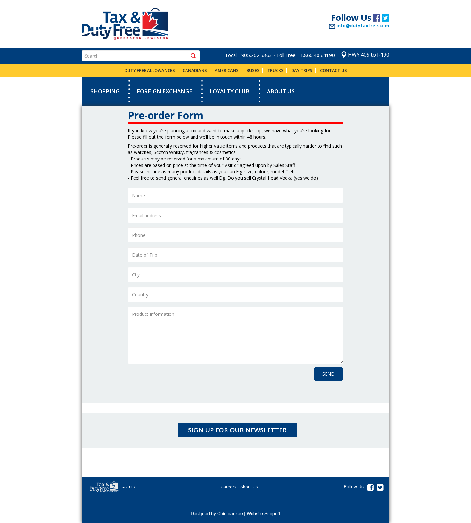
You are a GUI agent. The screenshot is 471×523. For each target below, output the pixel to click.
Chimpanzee (230, 513)
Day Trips (301, 70)
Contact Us (333, 70)
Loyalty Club (230, 91)
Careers (228, 487)
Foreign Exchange (164, 91)
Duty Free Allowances (149, 70)
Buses (253, 70)
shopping (105, 91)
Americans (227, 70)
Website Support (263, 513)
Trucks (275, 70)
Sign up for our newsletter (237, 430)
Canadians (195, 70)
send (328, 374)
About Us (281, 91)
